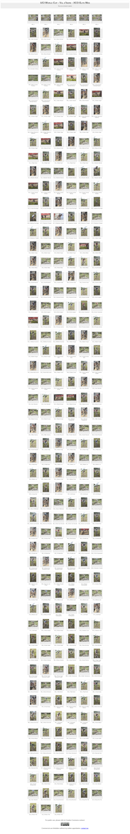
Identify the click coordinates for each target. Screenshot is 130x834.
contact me (84, 828)
